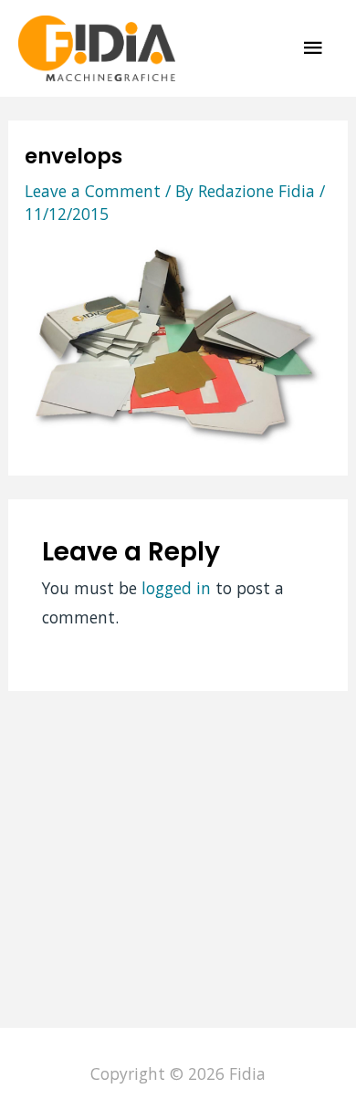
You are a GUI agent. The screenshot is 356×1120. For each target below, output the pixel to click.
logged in (176, 588)
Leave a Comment (93, 191)
